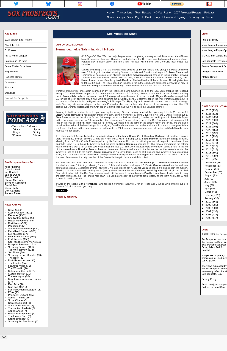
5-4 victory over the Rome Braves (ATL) (122, 136)
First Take (14, 284)
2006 (209, 214)
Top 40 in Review (18, 250)
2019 (209, 133)
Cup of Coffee (16, 212)
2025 (209, 113)
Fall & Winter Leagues (16, 55)
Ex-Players (10, 50)
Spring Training (17, 297)
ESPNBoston (15, 234)
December (210, 162)
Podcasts (13, 226)
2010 (209, 201)
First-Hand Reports (19, 231)
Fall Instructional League (22, 289)
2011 (209, 159)
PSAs (11, 292)
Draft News (14, 223)
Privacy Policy (209, 279)
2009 (209, 205)
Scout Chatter (16, 300)
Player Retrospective (20, 313)
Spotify (36, 132)
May (207, 185)
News (11, 210)
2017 (209, 139)
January (209, 198)
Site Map (9, 87)
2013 (209, 152)
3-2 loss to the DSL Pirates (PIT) (140, 162)
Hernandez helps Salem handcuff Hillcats (85, 49)
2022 (209, 123)
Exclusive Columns (19, 236)
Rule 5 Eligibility (210, 39)
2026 (209, 110)
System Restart (17, 273)
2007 (209, 211)
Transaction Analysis (20, 308)
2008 (209, 208)
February (209, 195)
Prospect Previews (19, 244)
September (211, 172)
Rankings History (13, 77)
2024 (209, 117)
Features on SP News (16, 61)
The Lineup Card (18, 316)
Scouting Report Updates (22, 255)
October (209, 169)
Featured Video (17, 265)
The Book (14, 257)
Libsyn (16, 132)
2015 (209, 146)
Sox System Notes (18, 218)
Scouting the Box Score (21, 321)
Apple (37, 129)
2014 (209, 149)
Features (13, 215)
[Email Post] (56, 201)
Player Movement (18, 220)
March (208, 191)
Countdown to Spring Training (24, 279)
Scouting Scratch (18, 247)
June (207, 182)
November (210, 165)
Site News (14, 252)
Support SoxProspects (16, 98)
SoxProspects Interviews (22, 242)
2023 (209, 120)
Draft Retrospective (19, 260)
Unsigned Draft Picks (212, 71)
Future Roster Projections (18, 66)
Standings (10, 93)
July (207, 179)
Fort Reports (15, 239)
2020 (209, 130)
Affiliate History (209, 77)
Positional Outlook (18, 295)
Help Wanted (11, 71)
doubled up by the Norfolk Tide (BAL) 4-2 (148, 69)
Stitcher (37, 135)
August (208, 175)
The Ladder (15, 263)
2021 (209, 126)
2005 (209, 218)
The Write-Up (16, 268)
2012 (209, 156)
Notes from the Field (20, 271)
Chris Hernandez (88, 183)
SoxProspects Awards (20, 228)
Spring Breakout (17, 319)
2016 (209, 143)
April (207, 188)
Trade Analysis (16, 276)
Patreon (16, 129)
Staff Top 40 (15, 287)
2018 (209, 136)
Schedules (10, 82)
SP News (16, 135)
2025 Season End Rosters (18, 39)
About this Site (12, 45)
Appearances (16, 311)
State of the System (19, 305)
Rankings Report (18, 303)
